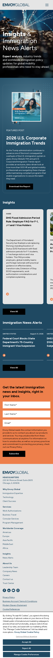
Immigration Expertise (13, 493)
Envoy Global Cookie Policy (26, 632)
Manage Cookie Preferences (26, 654)
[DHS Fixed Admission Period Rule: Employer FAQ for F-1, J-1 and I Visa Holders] (7, 294)
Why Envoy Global (11, 489)
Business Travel (9, 515)
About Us (7, 563)
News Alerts (8, 558)
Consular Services (11, 519)
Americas (7, 532)
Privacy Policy (9, 597)
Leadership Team (10, 567)
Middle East (8, 544)
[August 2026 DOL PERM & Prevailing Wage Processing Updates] (51, 299)
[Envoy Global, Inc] (16, 4)
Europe (6, 536)
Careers (6, 575)
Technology (8, 497)
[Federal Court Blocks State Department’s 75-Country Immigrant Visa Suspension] (4, 355)
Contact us (8, 579)
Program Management (13, 523)
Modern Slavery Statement (15, 605)
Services (7, 507)
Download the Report (19, 186)
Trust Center (8, 583)
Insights (7, 554)
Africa (5, 548)
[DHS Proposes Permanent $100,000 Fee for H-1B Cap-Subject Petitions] (48, 355)
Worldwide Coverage (13, 528)
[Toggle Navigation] (47, 5)
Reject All (26, 648)
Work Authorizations (12, 511)
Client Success (9, 501)
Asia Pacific (8, 540)
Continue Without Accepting (26, 636)
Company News (10, 571)
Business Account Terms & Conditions (20, 601)
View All (14, 311)
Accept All (26, 642)
